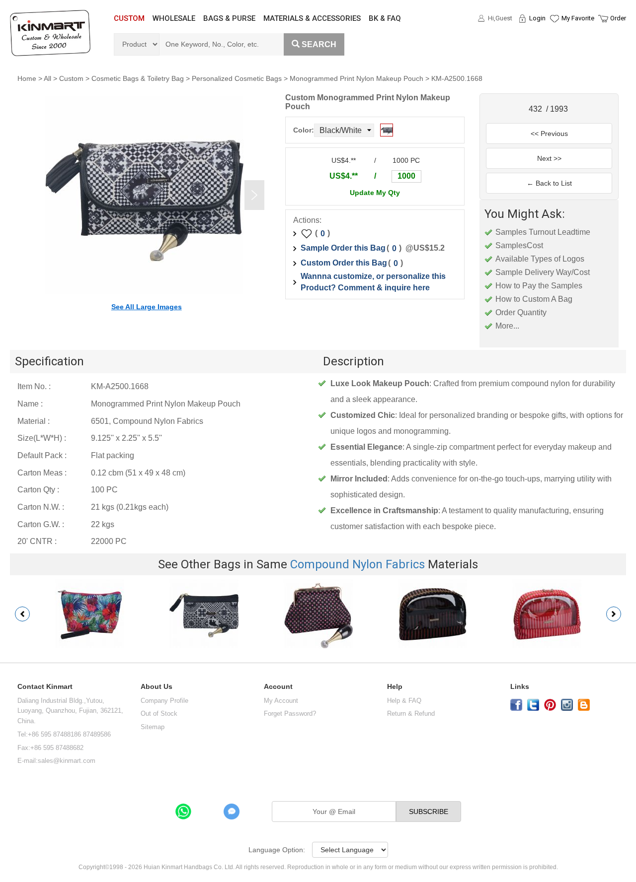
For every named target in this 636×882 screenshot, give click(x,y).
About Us (156, 686)
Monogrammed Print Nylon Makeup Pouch (356, 78)
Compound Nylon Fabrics (357, 564)
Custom (71, 78)
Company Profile (164, 700)
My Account (281, 700)
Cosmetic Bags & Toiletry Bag (137, 78)
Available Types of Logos (539, 259)
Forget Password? (290, 713)
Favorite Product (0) (553, 36)
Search (319, 44)
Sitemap (152, 727)
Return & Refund (411, 713)
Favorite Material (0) (553, 50)
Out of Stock (159, 713)
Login (537, 18)
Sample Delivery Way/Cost (542, 272)
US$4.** (343, 176)
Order (618, 18)
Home (26, 78)
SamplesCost (519, 245)
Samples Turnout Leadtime (542, 232)
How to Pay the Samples (538, 285)
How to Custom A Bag (533, 299)
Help (394, 686)
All (47, 78)
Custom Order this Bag (344, 263)
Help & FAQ (404, 700)
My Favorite (577, 18)
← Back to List (549, 183)
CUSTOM (129, 18)
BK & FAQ (385, 18)
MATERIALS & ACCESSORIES (312, 18)
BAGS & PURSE (229, 18)
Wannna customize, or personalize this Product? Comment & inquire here (373, 282)
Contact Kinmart (45, 686)
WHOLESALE (174, 18)
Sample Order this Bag (343, 248)
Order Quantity (521, 312)
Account (278, 686)
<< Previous (549, 133)
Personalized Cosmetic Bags (237, 78)
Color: (303, 130)
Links (519, 686)
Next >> (549, 158)
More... (507, 326)
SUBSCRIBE (428, 811)
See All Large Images (146, 307)
